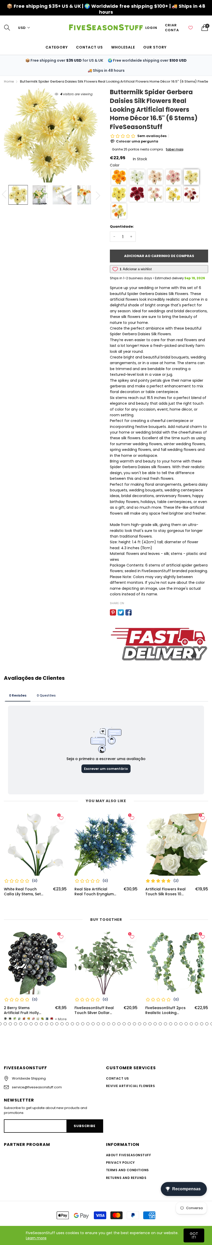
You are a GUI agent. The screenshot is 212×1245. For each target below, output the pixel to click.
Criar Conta (172, 28)
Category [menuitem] (57, 47)
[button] (119, 177)
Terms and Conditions (127, 1170)
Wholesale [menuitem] (123, 47)
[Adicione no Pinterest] (113, 612)
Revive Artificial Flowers (130, 1086)
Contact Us (117, 1078)
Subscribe (84, 1125)
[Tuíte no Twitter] (121, 612)
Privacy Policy (120, 1162)
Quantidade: (122, 226)
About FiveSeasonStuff (128, 1155)
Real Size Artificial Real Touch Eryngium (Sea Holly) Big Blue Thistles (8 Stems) (94, 892)
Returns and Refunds (126, 1178)
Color (114, 165)
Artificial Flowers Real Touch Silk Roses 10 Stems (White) (165, 892)
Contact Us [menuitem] (89, 47)
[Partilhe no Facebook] (128, 612)
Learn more (36, 1238)
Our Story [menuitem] (154, 47)
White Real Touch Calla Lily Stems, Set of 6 (22, 892)
